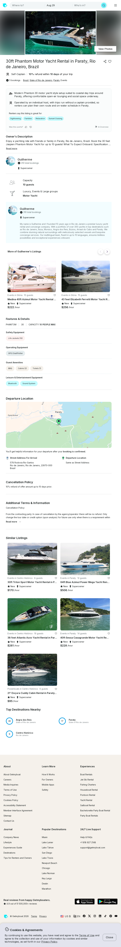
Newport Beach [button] (49, 863)
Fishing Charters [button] (88, 784)
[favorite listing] (110, 61)
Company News (11, 837)
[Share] (105, 61)
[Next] (107, 251)
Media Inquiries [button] (11, 784)
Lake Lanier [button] (47, 842)
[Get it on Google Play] (107, 902)
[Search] (103, 5)
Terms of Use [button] (86, 935)
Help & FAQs (86, 837)
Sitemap (7, 815)
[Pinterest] (110, 916)
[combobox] (27, 5)
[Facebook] (84, 916)
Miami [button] (44, 837)
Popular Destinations (54, 829)
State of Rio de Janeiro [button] (41, 80)
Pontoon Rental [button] (87, 795)
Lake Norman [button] (48, 873)
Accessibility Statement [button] (15, 805)
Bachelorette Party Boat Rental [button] (95, 810)
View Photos (105, 48)
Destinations (9, 852)
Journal (8, 829)
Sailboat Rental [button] (87, 805)
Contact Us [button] (9, 821)
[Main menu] (115, 5)
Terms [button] (34, 916)
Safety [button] (45, 790)
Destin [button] (45, 883)
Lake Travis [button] (47, 858)
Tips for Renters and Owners (18, 858)
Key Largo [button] (47, 878)
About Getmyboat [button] (12, 774)
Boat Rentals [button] (86, 774)
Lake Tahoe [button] (48, 847)
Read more (11, 521)
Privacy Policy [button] (49, 941)
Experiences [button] (87, 766)
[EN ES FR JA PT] (76, 916)
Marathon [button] (46, 888)
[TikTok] (105, 916)
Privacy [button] (43, 916)
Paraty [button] (56, 80)
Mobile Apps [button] (48, 784)
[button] (32, 276)
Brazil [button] (25, 80)
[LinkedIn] (100, 916)
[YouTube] (116, 916)
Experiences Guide (13, 847)
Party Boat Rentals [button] (89, 815)
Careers (7, 779)
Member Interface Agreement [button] (18, 810)
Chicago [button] (46, 868)
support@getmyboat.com (92, 847)
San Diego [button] (47, 852)
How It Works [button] (48, 774)
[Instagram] (94, 916)
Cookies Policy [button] (11, 800)
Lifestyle (8, 842)
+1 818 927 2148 (88, 842)
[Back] (100, 251)
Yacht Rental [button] (86, 800)
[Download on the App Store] (85, 902)
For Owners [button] (47, 779)
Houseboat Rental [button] (89, 790)
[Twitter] (89, 916)
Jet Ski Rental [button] (87, 779)
